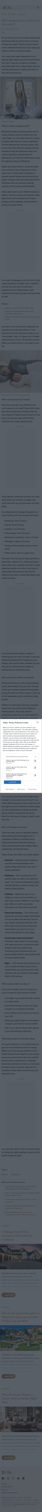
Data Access (21, 789)
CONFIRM (12, 782)
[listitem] (21, 756)
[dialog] (21, 756)
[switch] (34, 761)
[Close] (38, 723)
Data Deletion (10, 789)
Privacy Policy (32, 789)
